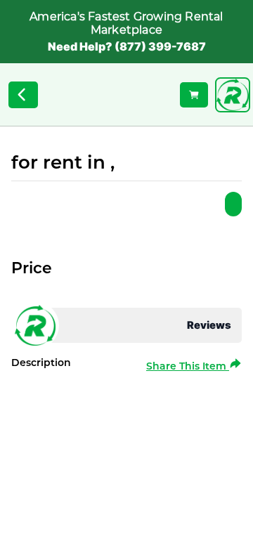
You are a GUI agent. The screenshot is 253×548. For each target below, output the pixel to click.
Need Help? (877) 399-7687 (127, 46)
